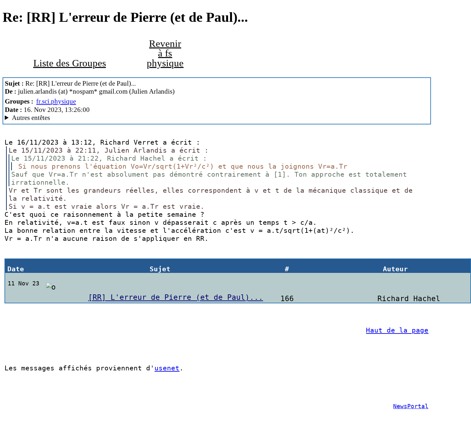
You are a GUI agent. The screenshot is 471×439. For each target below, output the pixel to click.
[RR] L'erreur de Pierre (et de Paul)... (175, 297)
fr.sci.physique (56, 101)
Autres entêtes (31, 118)
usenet (166, 368)
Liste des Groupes (69, 63)
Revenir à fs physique (165, 53)
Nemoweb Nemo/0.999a (87, 118)
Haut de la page (397, 330)
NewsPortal (410, 406)
